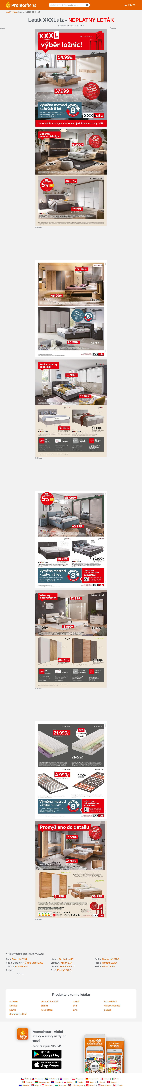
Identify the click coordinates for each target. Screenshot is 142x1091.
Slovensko (38, 1079)
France (106, 1079)
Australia (66, 1079)
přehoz (44, 1005)
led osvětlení (110, 1001)
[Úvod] (21, 4)
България (62, 1085)
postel (76, 1001)
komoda (13, 1005)
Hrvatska (58, 1082)
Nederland (48, 1085)
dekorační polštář (18, 1014)
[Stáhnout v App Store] (47, 1065)
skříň (75, 1010)
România (29, 1082)
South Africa (53, 1079)
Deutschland (93, 1079)
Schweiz (92, 1085)
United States (106, 1085)
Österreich (79, 1079)
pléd (75, 1005)
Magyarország (43, 1082)
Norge (92, 1082)
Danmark (114, 1082)
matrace (13, 1001)
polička (107, 1010)
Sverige (80, 1082)
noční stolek (47, 1010)
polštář (12, 1010)
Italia (117, 1079)
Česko (27, 1079)
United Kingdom (77, 1085)
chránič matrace (112, 1005)
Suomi (102, 1082)
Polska (69, 1082)
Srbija (37, 1085)
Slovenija (25, 1085)
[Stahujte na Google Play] (47, 1054)
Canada (119, 1085)
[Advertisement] (88, 243)
